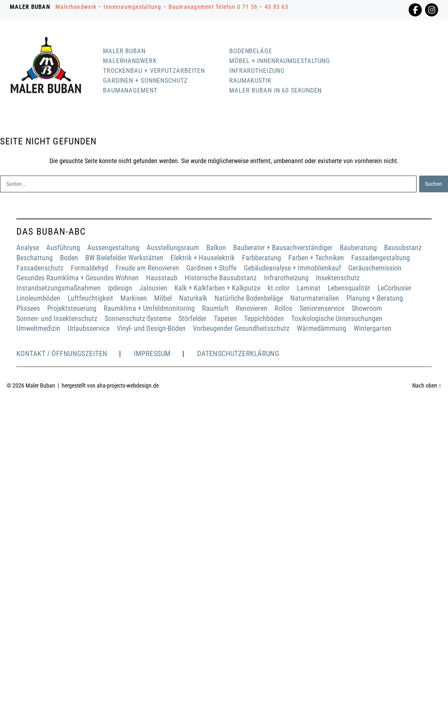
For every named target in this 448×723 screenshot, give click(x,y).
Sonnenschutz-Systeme (138, 318)
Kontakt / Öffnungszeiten (62, 354)
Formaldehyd (89, 268)
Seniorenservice (321, 308)
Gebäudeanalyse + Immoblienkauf (292, 268)
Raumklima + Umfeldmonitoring (149, 308)
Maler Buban (124, 50)
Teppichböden (264, 318)
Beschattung (34, 258)
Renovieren (251, 308)
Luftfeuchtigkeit (90, 298)
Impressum (152, 354)
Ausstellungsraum (173, 248)
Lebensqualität (349, 288)
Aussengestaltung (113, 248)
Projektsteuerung (71, 308)
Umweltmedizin (38, 328)
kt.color (279, 288)
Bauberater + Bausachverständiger (283, 248)
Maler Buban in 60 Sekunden (275, 90)
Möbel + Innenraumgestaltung (279, 60)
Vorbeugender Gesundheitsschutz (241, 328)
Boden (69, 258)
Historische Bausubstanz (221, 278)
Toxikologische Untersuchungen (336, 318)
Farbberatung (261, 258)
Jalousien (153, 288)
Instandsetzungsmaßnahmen (58, 288)
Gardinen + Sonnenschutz (145, 80)
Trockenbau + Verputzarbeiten (154, 70)
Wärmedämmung (321, 328)
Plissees (28, 308)
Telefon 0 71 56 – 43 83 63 (251, 6)
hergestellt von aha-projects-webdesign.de (110, 385)
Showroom (367, 308)
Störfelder (192, 318)
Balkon (216, 248)
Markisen (133, 298)
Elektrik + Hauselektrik (203, 258)
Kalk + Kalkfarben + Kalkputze (217, 288)
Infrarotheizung (257, 70)
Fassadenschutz (40, 268)
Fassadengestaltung (380, 258)
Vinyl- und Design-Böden (151, 328)
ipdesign (120, 288)
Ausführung (63, 248)
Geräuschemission (374, 268)
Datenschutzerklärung (238, 354)
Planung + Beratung (374, 298)
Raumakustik (250, 80)
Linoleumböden (38, 298)
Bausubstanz (403, 248)
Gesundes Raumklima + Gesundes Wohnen (77, 278)
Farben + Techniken (316, 258)
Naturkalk (193, 298)
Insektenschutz (338, 278)
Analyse (27, 248)
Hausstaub (161, 278)
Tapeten (225, 318)
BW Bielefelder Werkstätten (124, 258)
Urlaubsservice (89, 328)
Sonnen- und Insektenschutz (56, 318)
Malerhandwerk (130, 60)
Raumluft (215, 308)
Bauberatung (358, 248)
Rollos (283, 308)
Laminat (308, 288)
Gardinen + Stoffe (211, 268)
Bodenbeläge (250, 50)
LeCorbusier (394, 288)
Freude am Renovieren (147, 268)
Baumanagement (130, 90)
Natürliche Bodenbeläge (248, 298)
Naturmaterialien (314, 298)
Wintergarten (372, 328)
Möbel (163, 298)
